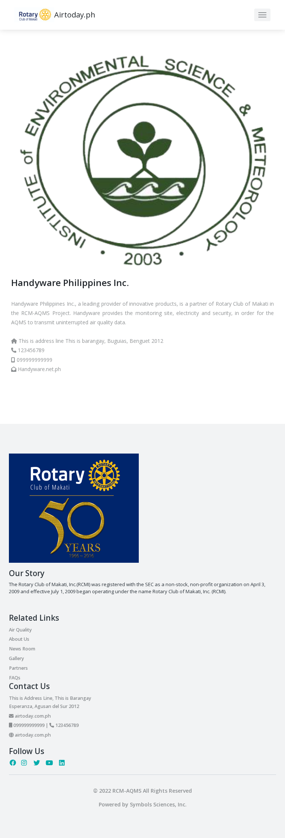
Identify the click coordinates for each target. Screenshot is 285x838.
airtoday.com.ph (32, 716)
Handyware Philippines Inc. (70, 282)
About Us (19, 639)
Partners (18, 668)
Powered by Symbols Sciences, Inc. (143, 804)
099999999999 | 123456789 (45, 725)
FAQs (14, 678)
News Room (22, 649)
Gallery (16, 658)
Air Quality (20, 630)
